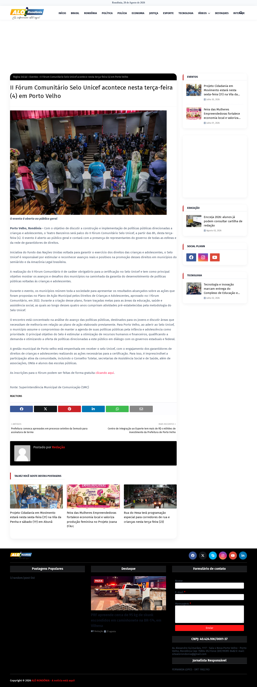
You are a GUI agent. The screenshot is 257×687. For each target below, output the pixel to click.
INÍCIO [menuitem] (62, 13)
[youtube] (215, 257)
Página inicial (20, 76)
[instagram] (203, 257)
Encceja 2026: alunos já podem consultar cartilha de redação (223, 221)
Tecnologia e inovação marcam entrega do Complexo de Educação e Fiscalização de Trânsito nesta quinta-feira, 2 (221, 289)
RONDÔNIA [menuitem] (90, 13)
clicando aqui (105, 373)
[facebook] (191, 257)
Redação (58, 447)
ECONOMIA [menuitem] (138, 13)
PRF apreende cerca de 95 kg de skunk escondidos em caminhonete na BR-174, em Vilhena (126, 620)
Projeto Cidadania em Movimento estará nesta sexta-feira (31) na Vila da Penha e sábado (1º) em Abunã (35, 517)
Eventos (34, 76)
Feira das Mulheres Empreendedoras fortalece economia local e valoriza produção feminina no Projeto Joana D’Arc (92, 519)
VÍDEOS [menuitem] (202, 13)
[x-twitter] (203, 555)
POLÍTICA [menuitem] (107, 13)
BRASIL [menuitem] (75, 13)
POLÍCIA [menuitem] (122, 13)
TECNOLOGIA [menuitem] (185, 13)
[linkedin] (243, 555)
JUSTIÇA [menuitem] (153, 13)
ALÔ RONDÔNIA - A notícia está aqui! (53, 680)
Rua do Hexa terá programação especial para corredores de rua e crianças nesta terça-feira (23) (147, 517)
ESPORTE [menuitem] (168, 13)
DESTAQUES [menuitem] (221, 13)
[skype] (213, 555)
